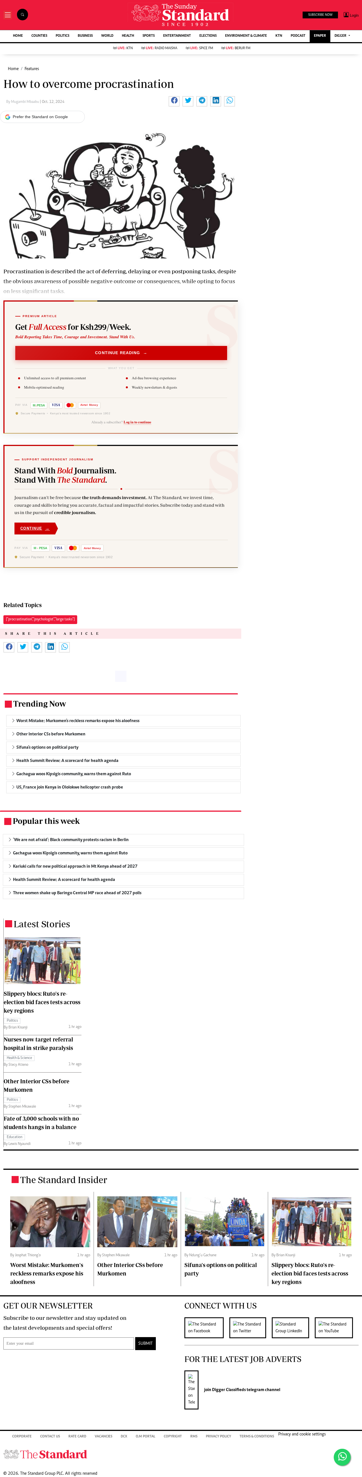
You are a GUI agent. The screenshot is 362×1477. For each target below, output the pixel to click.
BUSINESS (85, 36)
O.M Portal (145, 1437)
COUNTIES (39, 36)
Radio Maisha (161, 48)
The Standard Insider (63, 1180)
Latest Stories (42, 924)
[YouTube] (337, 1327)
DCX (124, 1437)
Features (32, 69)
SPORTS (149, 36)
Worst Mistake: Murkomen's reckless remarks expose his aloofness (46, 1273)
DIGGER (341, 36)
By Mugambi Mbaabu (23, 102)
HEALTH (128, 36)
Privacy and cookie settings (302, 1434)
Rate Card (77, 1437)
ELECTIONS (208, 36)
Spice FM (201, 48)
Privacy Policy (218, 1437)
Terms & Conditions (257, 1437)
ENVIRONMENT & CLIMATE (246, 36)
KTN (278, 36)
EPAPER (320, 36)
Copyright (173, 1437)
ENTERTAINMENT (177, 36)
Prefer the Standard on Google (40, 116)
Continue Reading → (121, 352)
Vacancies (103, 1437)
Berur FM (238, 48)
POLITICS (62, 36)
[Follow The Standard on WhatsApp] (342, 1457)
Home (13, 69)
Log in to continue (137, 422)
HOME (18, 36)
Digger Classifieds (228, 1390)
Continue (35, 528)
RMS (193, 1437)
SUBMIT (145, 1343)
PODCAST (298, 36)
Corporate (22, 1437)
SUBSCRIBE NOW (320, 15)
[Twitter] (250, 1327)
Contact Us (50, 1437)
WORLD (107, 36)
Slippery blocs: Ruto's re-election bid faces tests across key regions (42, 1002)
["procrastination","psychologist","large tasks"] (40, 619)
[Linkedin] (293, 1327)
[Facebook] (206, 1327)
